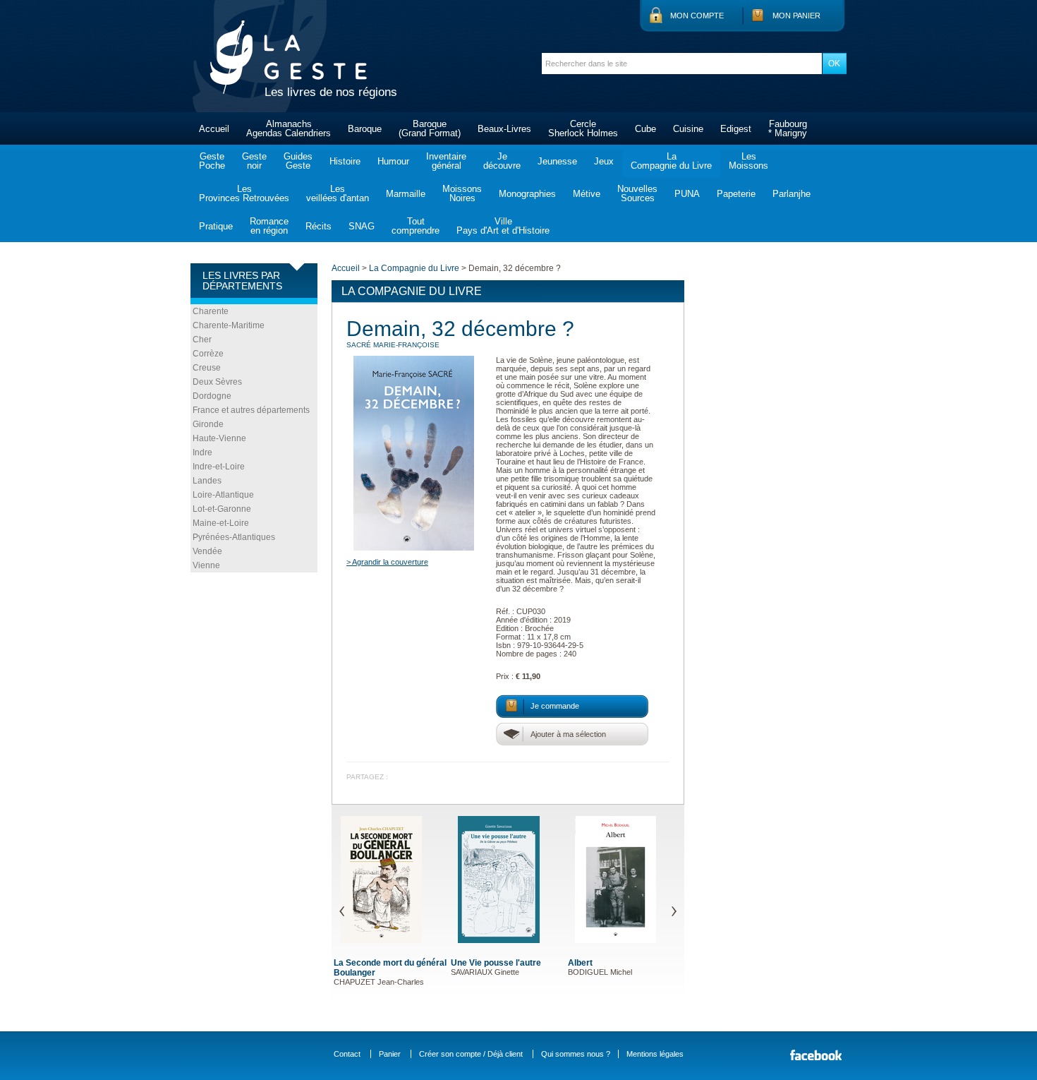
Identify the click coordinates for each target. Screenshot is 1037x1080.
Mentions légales (655, 1054)
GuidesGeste (298, 161)
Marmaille (405, 193)
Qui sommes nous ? (575, 1054)
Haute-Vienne (219, 438)
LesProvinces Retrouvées (244, 193)
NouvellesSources (637, 193)
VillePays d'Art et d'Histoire (503, 226)
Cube (645, 129)
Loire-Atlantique (223, 495)
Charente (211, 311)
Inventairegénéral (446, 161)
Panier (390, 1054)
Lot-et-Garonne (222, 509)
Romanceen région (269, 226)
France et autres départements (251, 410)
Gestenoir (254, 161)
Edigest (735, 129)
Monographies (527, 193)
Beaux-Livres (504, 129)
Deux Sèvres (217, 382)
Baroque (365, 129)
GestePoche (212, 161)
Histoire (344, 161)
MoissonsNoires (462, 193)
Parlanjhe (791, 193)
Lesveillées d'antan (337, 193)
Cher (202, 339)
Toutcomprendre (415, 226)
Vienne (206, 565)
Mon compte (697, 15)
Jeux (604, 161)
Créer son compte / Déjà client (471, 1054)
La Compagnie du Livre (414, 268)
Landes (207, 481)
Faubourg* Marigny (787, 128)
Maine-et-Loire (221, 523)
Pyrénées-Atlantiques (234, 537)
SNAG (361, 226)
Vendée (207, 551)
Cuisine (688, 129)
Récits (318, 226)
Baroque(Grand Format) (430, 128)
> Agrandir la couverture (387, 562)
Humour (393, 161)
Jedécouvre (502, 161)
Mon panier (796, 15)
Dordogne (212, 396)
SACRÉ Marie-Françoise (392, 345)
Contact (347, 1054)
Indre (202, 452)
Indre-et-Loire (219, 467)
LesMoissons (748, 161)
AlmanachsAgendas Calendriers (288, 128)
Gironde (208, 424)
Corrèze (208, 354)
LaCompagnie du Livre (671, 161)
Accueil (214, 129)
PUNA (687, 193)
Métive (586, 193)
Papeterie (736, 193)
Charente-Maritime (229, 325)
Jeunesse (557, 161)
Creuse (207, 368)
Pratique (216, 226)
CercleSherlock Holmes (583, 128)
